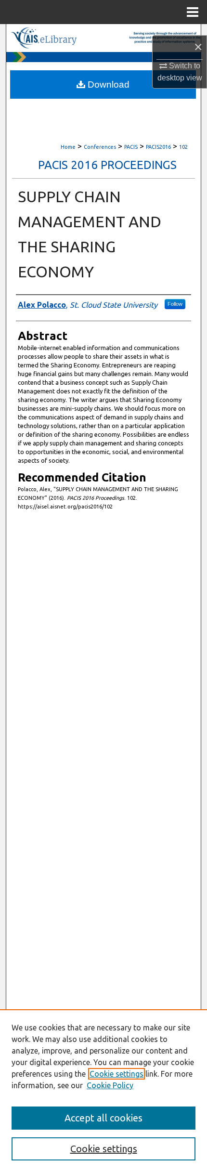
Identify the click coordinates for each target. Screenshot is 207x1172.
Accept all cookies (103, 1117)
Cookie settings (116, 1073)
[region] (103, 1090)
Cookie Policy (110, 1085)
